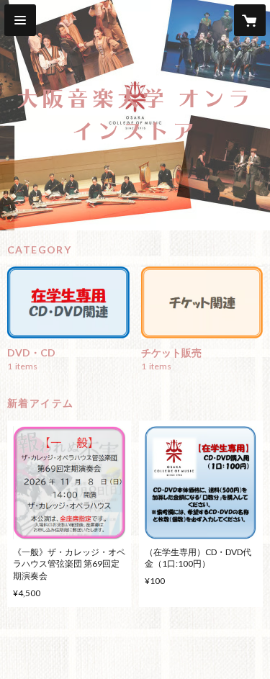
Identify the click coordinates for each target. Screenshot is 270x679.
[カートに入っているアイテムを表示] (250, 20)
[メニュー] (20, 20)
